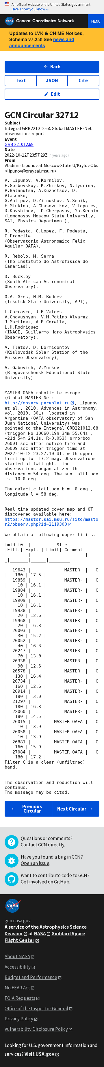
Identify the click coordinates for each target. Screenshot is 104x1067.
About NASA (17, 956)
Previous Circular (32, 808)
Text (21, 80)
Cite (83, 80)
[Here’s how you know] (52, 7)
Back (55, 66)
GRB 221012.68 (19, 144)
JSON (52, 80)
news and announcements (41, 42)
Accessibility (18, 967)
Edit (55, 94)
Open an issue (35, 863)
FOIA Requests (20, 998)
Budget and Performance (31, 977)
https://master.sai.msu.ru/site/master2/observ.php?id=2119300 (51, 522)
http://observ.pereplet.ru (37, 403)
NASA (40, 933)
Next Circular (71, 809)
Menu (96, 21)
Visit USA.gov (39, 1054)
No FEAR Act (17, 987)
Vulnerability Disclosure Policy (36, 1029)
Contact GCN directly (42, 845)
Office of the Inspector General (36, 1008)
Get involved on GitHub (45, 882)
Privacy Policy (19, 1018)
